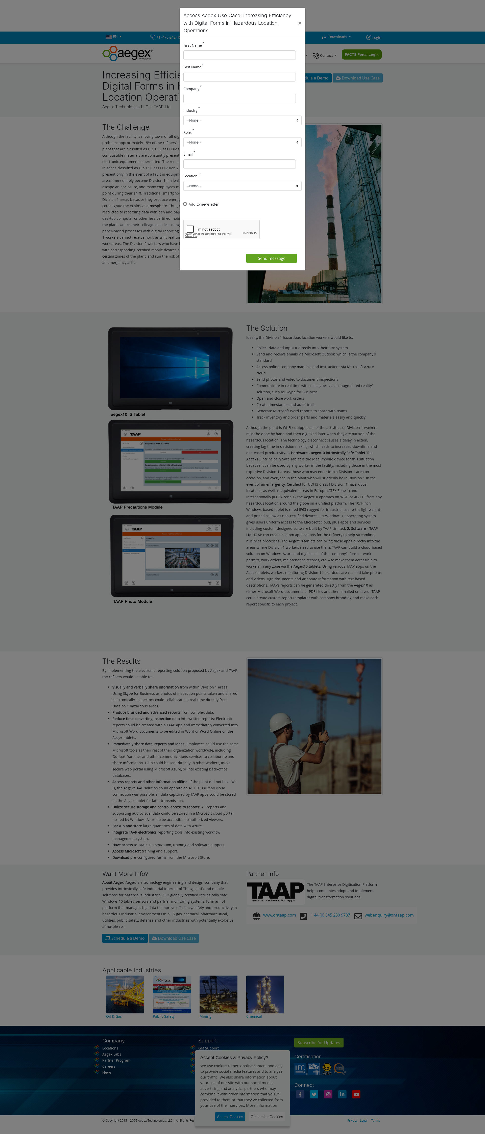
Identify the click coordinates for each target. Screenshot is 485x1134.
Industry (191, 110)
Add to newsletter (204, 204)
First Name (193, 45)
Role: (188, 132)
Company (192, 88)
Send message (271, 258)
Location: (192, 175)
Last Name (193, 66)
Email (189, 154)
